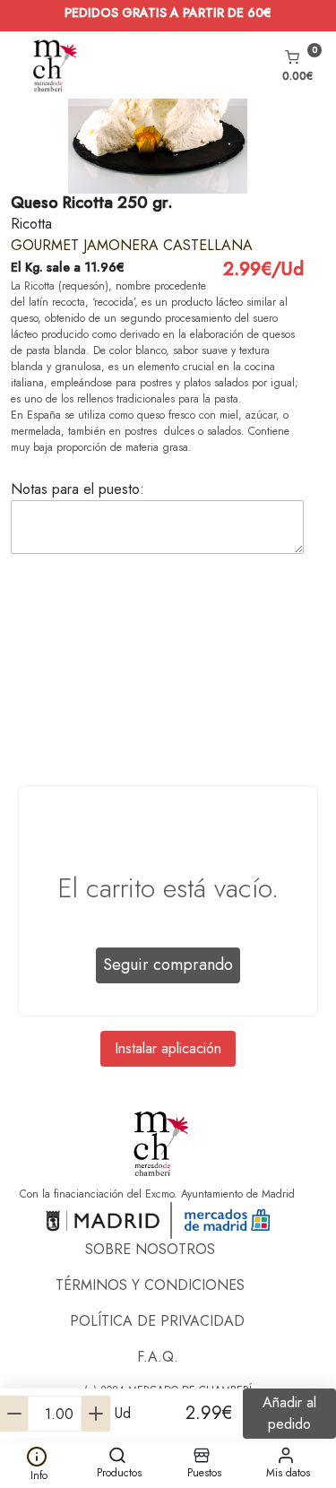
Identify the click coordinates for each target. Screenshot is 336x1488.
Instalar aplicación (168, 1048)
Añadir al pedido (289, 1413)
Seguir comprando (168, 964)
